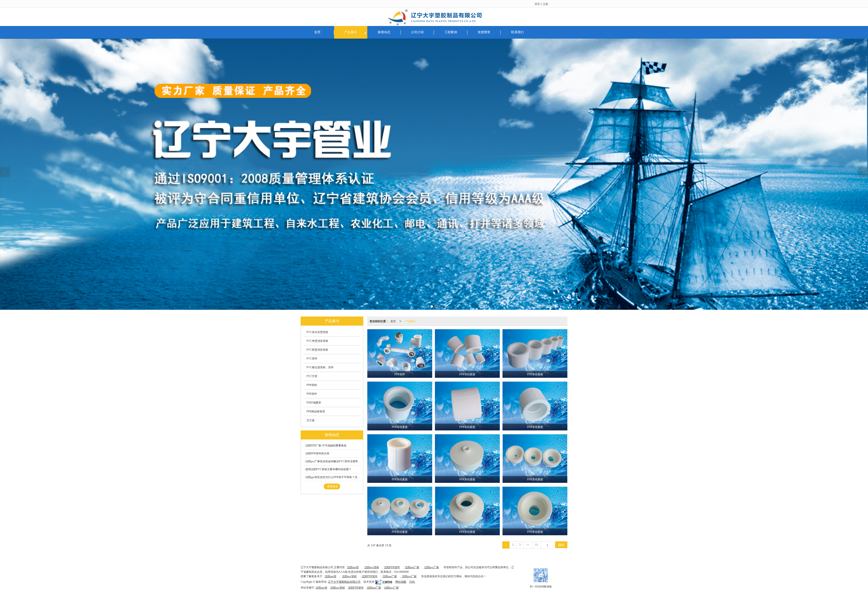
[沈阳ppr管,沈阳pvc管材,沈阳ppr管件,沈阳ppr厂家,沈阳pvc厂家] (434, 174)
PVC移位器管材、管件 (320, 367)
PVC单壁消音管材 (317, 341)
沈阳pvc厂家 (431, 567)
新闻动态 (384, 32)
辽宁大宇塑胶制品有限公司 (344, 581)
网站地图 (400, 581)
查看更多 (332, 486)
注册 (545, 4)
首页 (317, 32)
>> (527, 544)
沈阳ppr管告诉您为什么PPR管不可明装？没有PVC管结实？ (333, 477)
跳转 (561, 544)
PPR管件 (312, 393)
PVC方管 (312, 376)
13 (536, 544)
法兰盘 (311, 420)
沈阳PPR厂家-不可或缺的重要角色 (326, 445)
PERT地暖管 (314, 402)
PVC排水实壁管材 (317, 332)
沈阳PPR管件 (392, 567)
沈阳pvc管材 (371, 567)
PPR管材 (312, 385)
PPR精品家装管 (316, 411)
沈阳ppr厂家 (412, 567)
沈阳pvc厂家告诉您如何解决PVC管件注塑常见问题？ (333, 461)
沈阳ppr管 (353, 567)
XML (412, 581)
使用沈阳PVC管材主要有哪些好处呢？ (328, 469)
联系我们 (517, 32)
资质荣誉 (484, 32)
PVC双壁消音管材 (317, 349)
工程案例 (450, 32)
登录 (537, 4)
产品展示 (350, 32)
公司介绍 (417, 32)
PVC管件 (312, 358)
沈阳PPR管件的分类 (317, 453)
